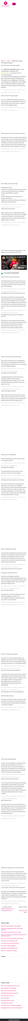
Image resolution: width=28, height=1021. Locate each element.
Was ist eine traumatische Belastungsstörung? (12, 938)
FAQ (8, 61)
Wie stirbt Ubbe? (5, 998)
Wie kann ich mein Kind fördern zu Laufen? (11, 932)
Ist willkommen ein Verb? (7, 1003)
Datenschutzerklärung (14, 1019)
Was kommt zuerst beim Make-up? (9, 940)
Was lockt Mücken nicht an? (7, 1000)
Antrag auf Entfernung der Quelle (10, 89)
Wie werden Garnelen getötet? (8, 990)
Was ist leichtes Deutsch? (7, 995)
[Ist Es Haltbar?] (5, 4)
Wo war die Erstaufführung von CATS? (10, 985)
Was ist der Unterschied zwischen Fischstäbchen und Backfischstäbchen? (13, 935)
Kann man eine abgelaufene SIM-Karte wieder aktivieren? (12, 929)
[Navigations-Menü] (14, 4)
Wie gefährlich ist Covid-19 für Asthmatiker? (11, 1007)
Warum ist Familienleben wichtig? (9, 950)
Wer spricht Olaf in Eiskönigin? (8, 945)
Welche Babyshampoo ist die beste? (9, 993)
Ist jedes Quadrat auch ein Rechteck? (10, 943)
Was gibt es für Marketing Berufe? (9, 948)
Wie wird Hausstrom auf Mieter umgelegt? (11, 1005)
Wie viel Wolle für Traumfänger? (9, 988)
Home (3, 61)
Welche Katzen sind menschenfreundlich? (11, 926)
